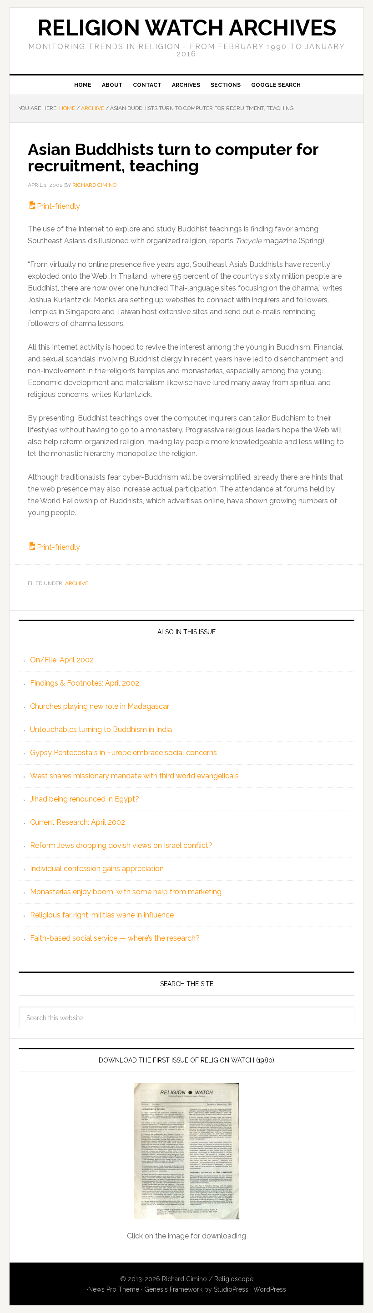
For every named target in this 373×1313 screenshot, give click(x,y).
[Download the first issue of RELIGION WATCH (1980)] (186, 1151)
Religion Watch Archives (186, 27)
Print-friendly (58, 206)
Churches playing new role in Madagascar (99, 706)
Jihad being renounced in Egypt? (84, 799)
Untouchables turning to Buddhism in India (101, 729)
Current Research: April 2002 (77, 822)
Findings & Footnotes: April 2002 (84, 683)
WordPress (269, 1289)
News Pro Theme (113, 1289)
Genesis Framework (173, 1289)
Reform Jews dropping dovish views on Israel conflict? (121, 845)
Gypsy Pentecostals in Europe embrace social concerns (123, 752)
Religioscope (233, 1279)
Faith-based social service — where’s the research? (115, 938)
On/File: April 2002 (62, 660)
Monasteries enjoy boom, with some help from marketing (126, 891)
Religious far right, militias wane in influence (102, 915)
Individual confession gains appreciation (97, 868)
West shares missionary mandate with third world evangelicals (134, 776)
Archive (76, 583)
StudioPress (231, 1289)
